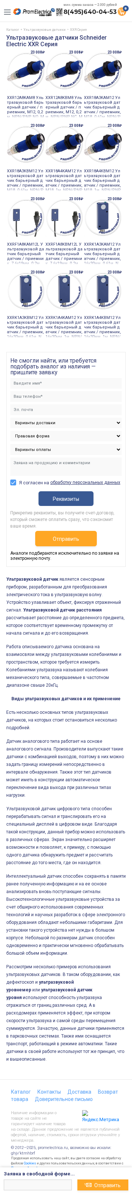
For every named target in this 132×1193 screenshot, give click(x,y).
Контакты (49, 1092)
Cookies (30, 1163)
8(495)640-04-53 (90, 11)
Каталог (21, 1092)
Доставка (79, 1092)
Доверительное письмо (64, 1099)
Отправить (66, 539)
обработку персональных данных (85, 482)
